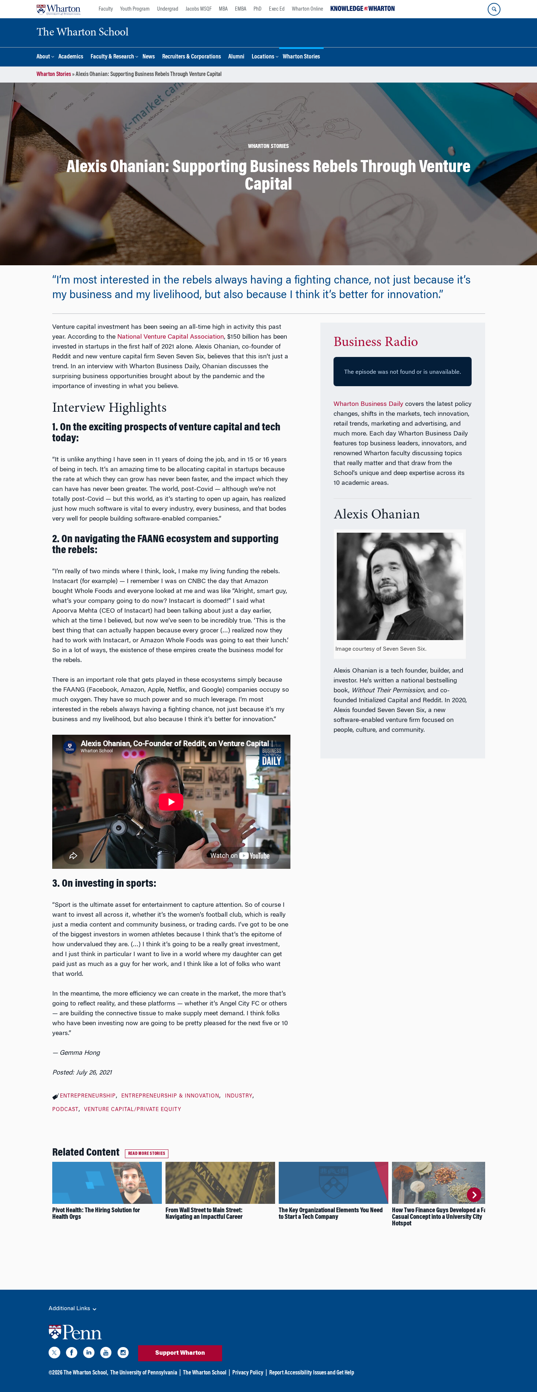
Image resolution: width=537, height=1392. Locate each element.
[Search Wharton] (494, 9)
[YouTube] (106, 1354)
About (43, 57)
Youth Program (135, 9)
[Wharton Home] (58, 9)
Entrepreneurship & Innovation (170, 1096)
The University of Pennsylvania (143, 1373)
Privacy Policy (247, 1373)
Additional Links (70, 1309)
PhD (258, 9)
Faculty (106, 9)
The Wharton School (204, 1373)
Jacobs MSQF (199, 9)
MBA (223, 9)
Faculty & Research (112, 57)
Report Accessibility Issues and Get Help (311, 1373)
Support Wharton (180, 1353)
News (148, 57)
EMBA (240, 9)
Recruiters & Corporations (191, 57)
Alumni (236, 57)
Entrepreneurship (88, 1096)
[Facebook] (71, 1354)
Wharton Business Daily (368, 404)
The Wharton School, (86, 1373)
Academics (70, 57)
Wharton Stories (301, 57)
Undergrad (167, 9)
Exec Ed (277, 9)
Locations (263, 57)
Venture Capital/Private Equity (132, 1110)
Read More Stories (146, 1154)
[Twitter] (54, 1354)
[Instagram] (123, 1354)
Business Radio (376, 343)
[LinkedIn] (89, 1354)
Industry (238, 1096)
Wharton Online (307, 9)
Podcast (65, 1110)
